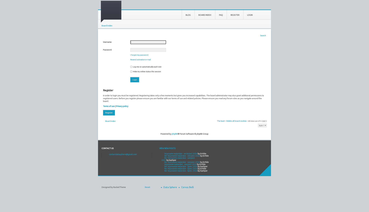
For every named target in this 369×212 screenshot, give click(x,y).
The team (221, 121)
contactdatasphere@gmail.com (123, 154)
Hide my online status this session (147, 71)
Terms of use (109, 106)
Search (263, 35)
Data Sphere (170, 187)
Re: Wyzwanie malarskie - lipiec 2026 (180, 166)
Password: (107, 50)
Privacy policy (122, 106)
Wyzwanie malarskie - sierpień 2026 (180, 164)
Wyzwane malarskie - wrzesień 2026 (180, 153)
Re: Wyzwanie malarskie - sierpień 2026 (182, 156)
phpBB (175, 134)
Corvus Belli (187, 187)
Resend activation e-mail (140, 60)
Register (109, 113)
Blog (188, 15)
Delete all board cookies (236, 121)
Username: (107, 42)
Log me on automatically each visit (147, 67)
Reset (147, 187)
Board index (107, 26)
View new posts (167, 148)
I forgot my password (139, 55)
